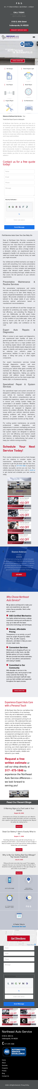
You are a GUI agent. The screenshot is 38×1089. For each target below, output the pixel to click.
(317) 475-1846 (19, 16)
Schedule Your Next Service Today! (19, 448)
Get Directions (18, 938)
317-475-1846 (21, 465)
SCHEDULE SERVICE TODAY (18, 60)
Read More (19, 826)
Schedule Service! (19, 926)
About (4, 1063)
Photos (4, 1071)
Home (4, 1060)
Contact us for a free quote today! (19, 163)
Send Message (19, 227)
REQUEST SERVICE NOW (19, 30)
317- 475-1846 (14, 770)
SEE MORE (19, 574)
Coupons (5, 1068)
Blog (3, 1073)
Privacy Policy (25, 1085)
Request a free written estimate (16, 761)
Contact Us (5, 1076)
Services (4, 1065)
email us (32, 470)
